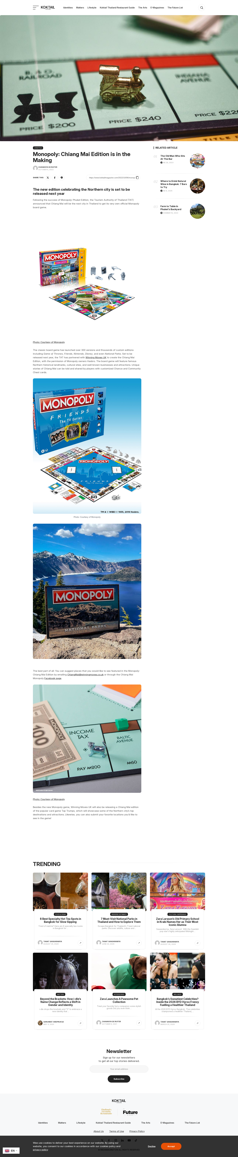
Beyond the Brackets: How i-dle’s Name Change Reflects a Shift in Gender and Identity (60, 1002)
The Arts (142, 7)
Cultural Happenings (177, 914)
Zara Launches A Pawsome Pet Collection (119, 1000)
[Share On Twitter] (48, 178)
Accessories (119, 994)
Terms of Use (116, 1131)
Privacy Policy (137, 1131)
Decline (151, 1146)
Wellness (177, 994)
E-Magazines (157, 7)
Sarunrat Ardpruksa (53, 1022)
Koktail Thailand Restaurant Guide (117, 7)
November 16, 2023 (169, 213)
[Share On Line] (61, 178)
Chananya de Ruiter (47, 167)
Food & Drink (60, 914)
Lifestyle (91, 7)
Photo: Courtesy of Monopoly (49, 342)
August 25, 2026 (51, 944)
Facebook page (52, 678)
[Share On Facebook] (55, 178)
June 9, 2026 (166, 191)
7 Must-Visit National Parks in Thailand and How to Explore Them (119, 920)
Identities (68, 7)
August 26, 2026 (168, 944)
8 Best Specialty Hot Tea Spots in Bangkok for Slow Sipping (60, 920)
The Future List (175, 7)
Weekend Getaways (119, 914)
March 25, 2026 (167, 1024)
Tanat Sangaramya (52, 941)
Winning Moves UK (96, 357)
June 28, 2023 (167, 163)
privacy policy (40, 1149)
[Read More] (80, 943)
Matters (80, 7)
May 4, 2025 (48, 1024)
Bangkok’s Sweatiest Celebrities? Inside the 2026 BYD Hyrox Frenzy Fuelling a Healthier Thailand (177, 1002)
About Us (99, 1131)
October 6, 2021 (109, 1024)
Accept (171, 1146)
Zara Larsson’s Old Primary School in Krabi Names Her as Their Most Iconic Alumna (177, 922)
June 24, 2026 (108, 944)
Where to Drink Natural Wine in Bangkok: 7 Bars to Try (173, 184)
